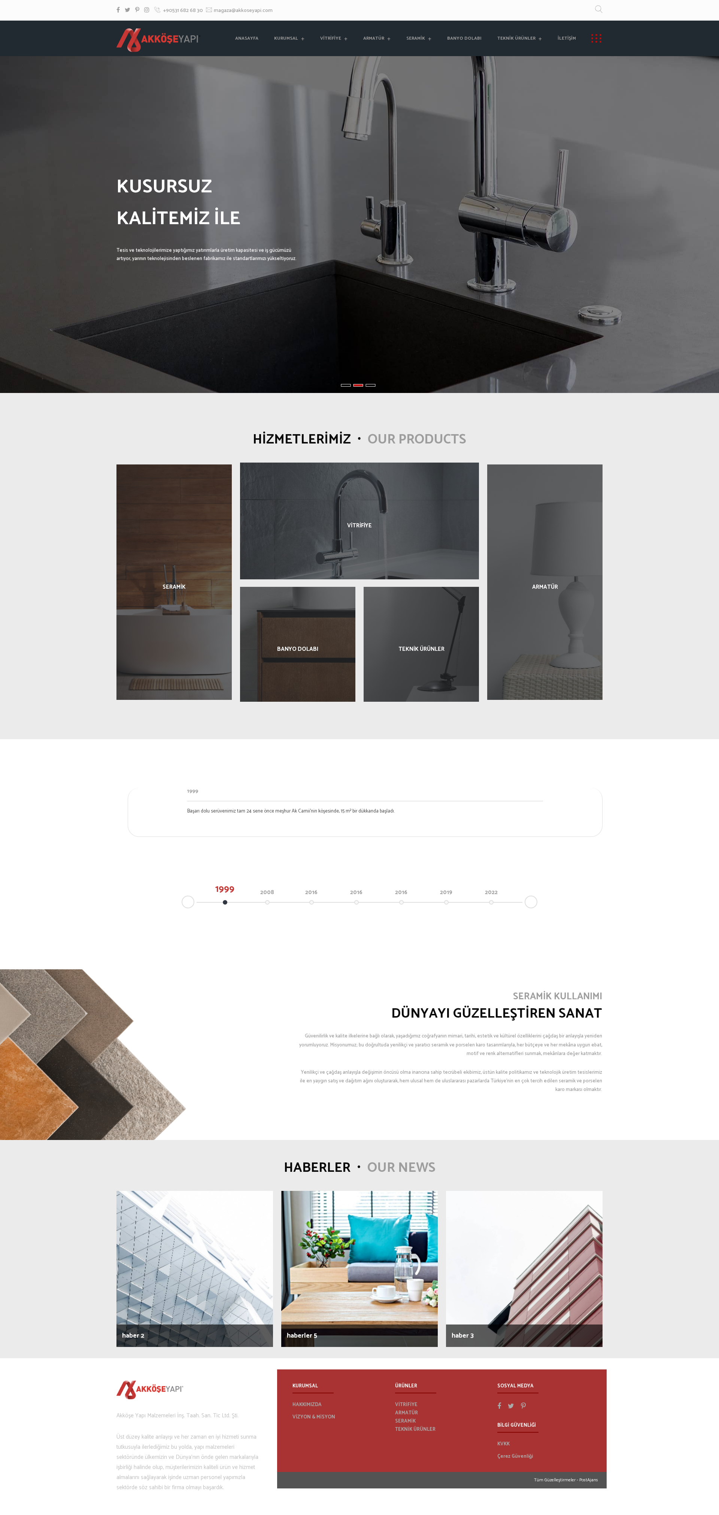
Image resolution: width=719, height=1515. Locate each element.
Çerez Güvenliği (515, 1456)
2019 (446, 892)
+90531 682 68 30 (182, 10)
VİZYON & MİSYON (313, 1417)
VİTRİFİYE (330, 38)
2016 (311, 892)
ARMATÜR (373, 38)
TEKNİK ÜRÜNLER (516, 38)
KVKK (503, 1444)
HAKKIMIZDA (307, 1405)
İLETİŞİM (567, 38)
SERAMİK (415, 38)
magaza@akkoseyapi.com (243, 10)
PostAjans (588, 1480)
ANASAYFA (246, 38)
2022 (491, 892)
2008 (267, 892)
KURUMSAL (286, 38)
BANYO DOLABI (464, 38)
